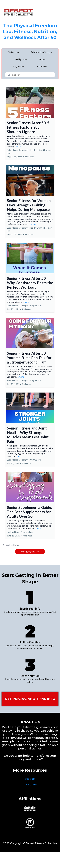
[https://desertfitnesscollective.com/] (18, 12)
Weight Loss (13, 52)
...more (18, 146)
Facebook (29, 778)
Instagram (30, 784)
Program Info (18, 66)
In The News (42, 66)
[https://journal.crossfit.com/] (30, 808)
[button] (30, 123)
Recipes (42, 59)
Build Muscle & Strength (41, 52)
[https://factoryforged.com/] (30, 823)
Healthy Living (21, 59)
